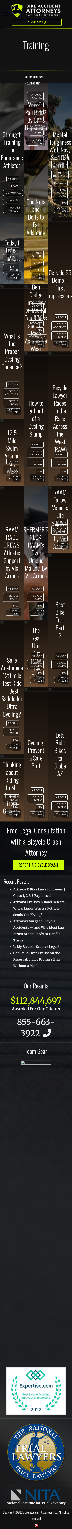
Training (12, 199)
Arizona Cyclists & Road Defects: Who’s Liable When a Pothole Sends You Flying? (39, 908)
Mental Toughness (60, 174)
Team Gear (36, 1051)
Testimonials (13, 192)
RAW (39, 118)
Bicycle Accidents (59, 164)
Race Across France (61, 192)
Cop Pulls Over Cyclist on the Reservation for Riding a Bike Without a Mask (37, 959)
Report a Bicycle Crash (38, 865)
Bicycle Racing (13, 268)
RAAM (14, 186)
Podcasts (60, 183)
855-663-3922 (35, 22)
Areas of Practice (36, 96)
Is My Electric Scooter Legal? (36, 947)
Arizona (13, 179)
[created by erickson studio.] (36, 1525)
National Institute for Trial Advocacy (36, 1503)
